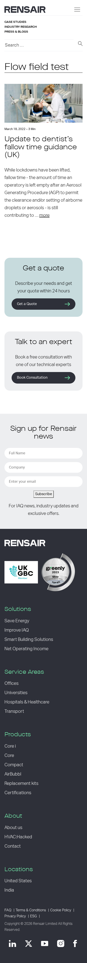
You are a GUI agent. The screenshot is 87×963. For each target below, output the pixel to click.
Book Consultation (32, 377)
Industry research (20, 27)
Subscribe (43, 494)
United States (18, 881)
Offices (11, 683)
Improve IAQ (16, 630)
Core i (10, 746)
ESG (33, 916)
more (44, 215)
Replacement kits (21, 783)
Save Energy (16, 621)
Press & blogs (16, 31)
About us (13, 827)
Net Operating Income (26, 649)
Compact (13, 765)
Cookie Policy (60, 910)
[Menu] (77, 9)
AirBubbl (12, 774)
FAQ (7, 910)
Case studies (15, 22)
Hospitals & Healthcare (26, 702)
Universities (15, 693)
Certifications (17, 793)
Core (9, 755)
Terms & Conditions (31, 910)
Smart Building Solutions (28, 639)
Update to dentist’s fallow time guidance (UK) (40, 147)
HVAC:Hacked (18, 837)
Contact (12, 846)
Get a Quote (27, 304)
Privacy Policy (15, 916)
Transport (14, 711)
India (9, 890)
